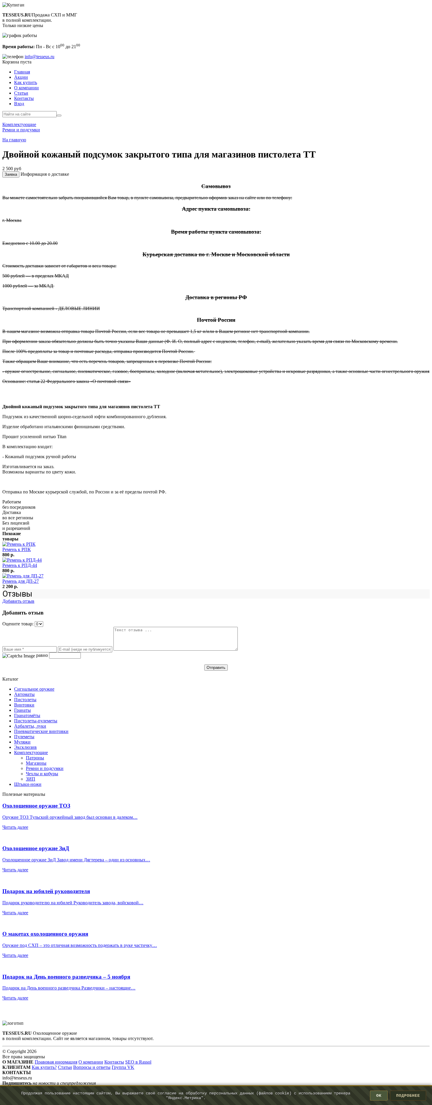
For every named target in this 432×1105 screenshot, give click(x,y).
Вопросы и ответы (91, 1067)
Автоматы (24, 694)
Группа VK (123, 1067)
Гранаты (22, 710)
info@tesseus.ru (39, 56)
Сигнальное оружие (34, 689)
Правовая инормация (56, 1061)
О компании (26, 87)
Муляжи (22, 741)
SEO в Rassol (138, 1061)
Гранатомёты (27, 715)
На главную (14, 139)
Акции (21, 77)
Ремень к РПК (16, 549)
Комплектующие (31, 752)
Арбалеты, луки (30, 726)
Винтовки (24, 704)
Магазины (36, 763)
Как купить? (44, 1067)
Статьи (21, 93)
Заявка (11, 174)
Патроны (35, 757)
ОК (378, 1095)
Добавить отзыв (18, 601)
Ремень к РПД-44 (19, 565)
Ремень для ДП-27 (20, 581)
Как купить (25, 82)
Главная (22, 71)
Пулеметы (24, 736)
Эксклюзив (25, 747)
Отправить (216, 667)
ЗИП (30, 778)
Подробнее (408, 1095)
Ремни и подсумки (44, 768)
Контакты (24, 98)
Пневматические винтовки (41, 731)
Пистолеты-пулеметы (35, 720)
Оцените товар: (18, 623)
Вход (19, 103)
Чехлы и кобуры (42, 773)
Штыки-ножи (27, 784)
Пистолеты (25, 699)
